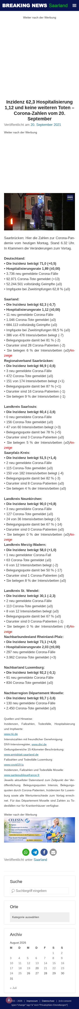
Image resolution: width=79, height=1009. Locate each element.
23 (62, 968)
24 (11, 973)
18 (20, 968)
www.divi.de (39, 744)
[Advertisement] (39, 59)
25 (20, 973)
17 (11, 968)
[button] (25, 852)
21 (45, 968)
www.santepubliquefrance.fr (22, 775)
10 (11, 963)
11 (19, 963)
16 (62, 963)
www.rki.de (11, 734)
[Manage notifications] (9, 1000)
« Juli (13, 988)
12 (28, 963)
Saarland (40, 860)
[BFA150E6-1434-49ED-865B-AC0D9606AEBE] (39, 830)
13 (37, 963)
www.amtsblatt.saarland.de (21, 754)
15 (54, 963)
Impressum (32, 1001)
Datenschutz (48, 1001)
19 (28, 968)
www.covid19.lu (14, 764)
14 (45, 963)
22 (54, 968)
